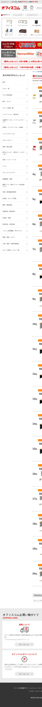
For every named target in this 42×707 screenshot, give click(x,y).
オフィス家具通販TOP (20, 688)
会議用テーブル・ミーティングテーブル (13, 121)
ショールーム (33, 688)
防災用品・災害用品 (9, 224)
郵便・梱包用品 (7, 205)
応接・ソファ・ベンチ (9, 159)
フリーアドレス (22, 25)
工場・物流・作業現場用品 (11, 243)
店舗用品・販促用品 (9, 211)
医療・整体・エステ (9, 237)
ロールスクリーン (32, 15)
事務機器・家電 (7, 179)
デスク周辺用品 (7, 95)
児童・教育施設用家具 (9, 192)
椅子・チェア (9, 35)
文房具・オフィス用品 (9, 198)
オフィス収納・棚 (8, 108)
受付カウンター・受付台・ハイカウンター (13, 153)
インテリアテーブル (9, 134)
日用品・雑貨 (7, 218)
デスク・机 (9, 25)
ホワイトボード (7, 140)
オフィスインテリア (9, 172)
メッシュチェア (18, 15)
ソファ (5, 166)
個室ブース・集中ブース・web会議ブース (13, 185)
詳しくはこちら (24, 644)
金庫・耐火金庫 (7, 147)
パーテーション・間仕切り (11, 114)
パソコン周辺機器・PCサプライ (12, 231)
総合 (4, 82)
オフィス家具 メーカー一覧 (11, 250)
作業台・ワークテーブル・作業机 (13, 127)
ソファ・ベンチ (22, 35)
